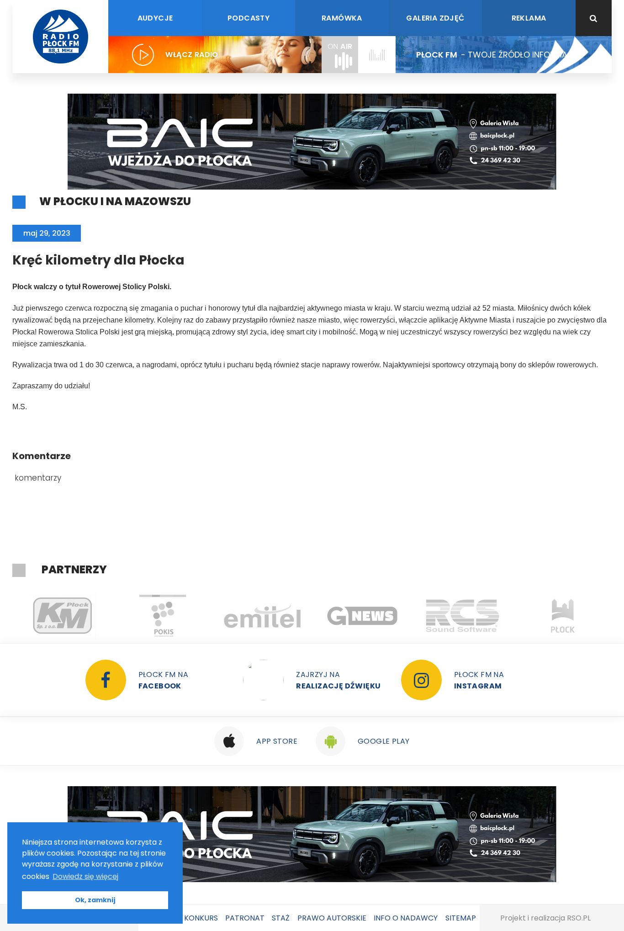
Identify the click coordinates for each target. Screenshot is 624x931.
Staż (281, 918)
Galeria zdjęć (435, 18)
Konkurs (201, 918)
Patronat (244, 918)
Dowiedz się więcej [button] (85, 876)
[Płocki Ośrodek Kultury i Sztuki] (162, 616)
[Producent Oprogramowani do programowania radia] (462, 616)
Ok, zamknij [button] (95, 900)
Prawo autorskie (331, 918)
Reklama (529, 18)
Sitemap (460, 918)
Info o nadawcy (406, 918)
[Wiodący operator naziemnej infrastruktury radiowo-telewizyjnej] (262, 616)
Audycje (155, 18)
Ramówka (342, 18)
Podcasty (248, 18)
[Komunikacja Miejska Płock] (62, 616)
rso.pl (579, 918)
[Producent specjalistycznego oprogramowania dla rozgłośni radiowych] (362, 616)
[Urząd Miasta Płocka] (563, 616)
